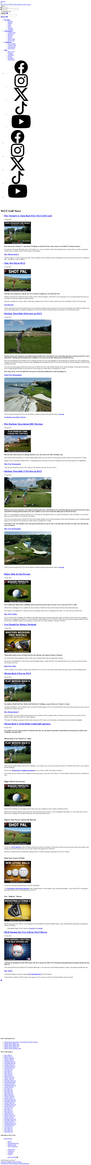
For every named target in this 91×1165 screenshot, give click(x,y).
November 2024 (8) (9, 1082)
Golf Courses (11, 47)
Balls (9, 26)
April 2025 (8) (8, 1074)
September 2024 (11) (10, 1085)
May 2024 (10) (8, 1092)
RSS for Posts (8, 1138)
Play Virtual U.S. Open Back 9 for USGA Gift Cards (28, 216)
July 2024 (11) (8, 1088)
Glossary (10, 53)
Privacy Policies (16, 1162)
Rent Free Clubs (10, 666)
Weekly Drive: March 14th (11, 1045)
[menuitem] (47, 24)
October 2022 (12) (9, 1122)
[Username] (1, 7)
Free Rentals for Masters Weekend (20, 624)
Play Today (8, 971)
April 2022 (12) (8, 1131)
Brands (10, 23)
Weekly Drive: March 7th (11, 1047)
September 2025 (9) (9, 1066)
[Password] (1, 9)
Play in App (11, 40)
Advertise (10, 1152)
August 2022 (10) (9, 1125)
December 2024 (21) (10, 1081)
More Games (11, 39)
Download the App (13, 1143)
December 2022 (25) (10, 1119)
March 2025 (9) (8, 1076)
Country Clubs (12, 45)
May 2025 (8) (8, 1073)
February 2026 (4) (9, 1058)
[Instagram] (21, 87)
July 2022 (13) (8, 1127)
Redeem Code (12, 1145)
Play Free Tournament (12, 464)
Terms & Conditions (6, 1162)
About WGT (11, 1149)
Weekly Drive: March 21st (11, 1043)
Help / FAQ (11, 51)
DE (15, 1157)
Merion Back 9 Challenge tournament (23, 770)
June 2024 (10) (8, 1090)
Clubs (9, 24)
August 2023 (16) (9, 1106)
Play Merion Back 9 (11, 254)
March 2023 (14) (9, 1114)
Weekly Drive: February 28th (12, 1048)
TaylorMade (18, 888)
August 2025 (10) (9, 1068)
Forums (10, 56)
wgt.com (61, 414)
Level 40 (39, 928)
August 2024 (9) (9, 1087)
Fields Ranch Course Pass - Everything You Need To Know (21, 1042)
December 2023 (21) (10, 1100)
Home (9, 1141)
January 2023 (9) (9, 1117)
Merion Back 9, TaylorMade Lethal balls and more (27, 724)
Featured (10, 21)
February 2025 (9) (9, 1077)
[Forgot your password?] (7, 13)
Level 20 (31, 928)
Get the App (11, 59)
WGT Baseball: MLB (34, 974)
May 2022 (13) (8, 1130)
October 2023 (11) (9, 1103)
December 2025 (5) (9, 1061)
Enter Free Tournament (13, 375)
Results (10, 37)
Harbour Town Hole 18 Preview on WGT (23, 313)
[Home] (7, 4)
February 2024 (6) (9, 1096)
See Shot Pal (8, 305)
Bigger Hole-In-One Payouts (17, 574)
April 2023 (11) (8, 1112)
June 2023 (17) (8, 1109)
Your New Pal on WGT (14, 263)
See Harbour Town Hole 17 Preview (15, 417)
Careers (10, 1154)
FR (13, 1157)
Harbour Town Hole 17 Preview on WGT (23, 471)
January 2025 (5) (9, 1079)
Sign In (29, 4)
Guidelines (11, 55)
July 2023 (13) (8, 1108)
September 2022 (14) (10, 1123)
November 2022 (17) (10, 1120)
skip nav (3, 1)
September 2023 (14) (10, 1104)
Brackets (10, 36)
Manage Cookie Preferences (21, 1163)
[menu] (47, 94)
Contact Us (11, 1151)
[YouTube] (21, 128)
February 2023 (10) (9, 1116)
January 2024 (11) (9, 1098)
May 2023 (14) (8, 1111)
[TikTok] (21, 114)
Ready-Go (11, 34)
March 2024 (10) (9, 1095)
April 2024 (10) (8, 1093)
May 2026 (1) (8, 1055)
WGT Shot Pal (15, 847)
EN (9, 1157)
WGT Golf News (13, 1146)
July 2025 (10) (8, 1069)
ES (11, 1157)
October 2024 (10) (9, 1084)
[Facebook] (21, 73)
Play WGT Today (10, 614)
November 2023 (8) (9, 1101)
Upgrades (10, 29)
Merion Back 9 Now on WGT (17, 673)
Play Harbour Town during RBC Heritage (23, 424)
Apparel (10, 28)
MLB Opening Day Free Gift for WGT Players (25, 932)
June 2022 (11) (8, 1128)
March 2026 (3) (8, 1057)
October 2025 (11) (9, 1065)
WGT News (11, 48)
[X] (21, 100)
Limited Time (11, 32)
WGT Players (12, 43)
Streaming (11, 58)
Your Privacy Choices (7, 1163)
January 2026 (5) (9, 1060)
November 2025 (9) (9, 1063)
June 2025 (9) (8, 1071)
